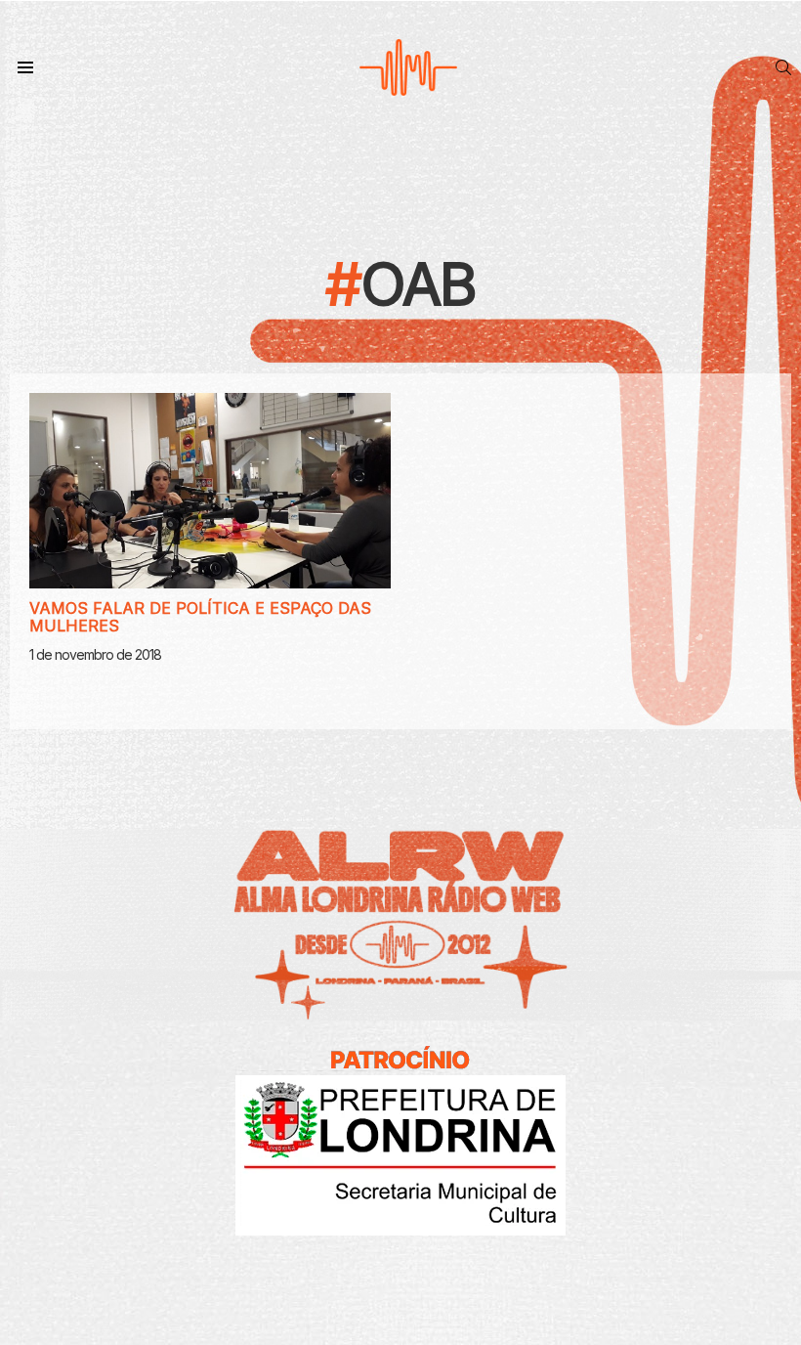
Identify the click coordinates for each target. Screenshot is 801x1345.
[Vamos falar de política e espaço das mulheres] (210, 490)
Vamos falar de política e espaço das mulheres (200, 616)
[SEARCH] (783, 67)
